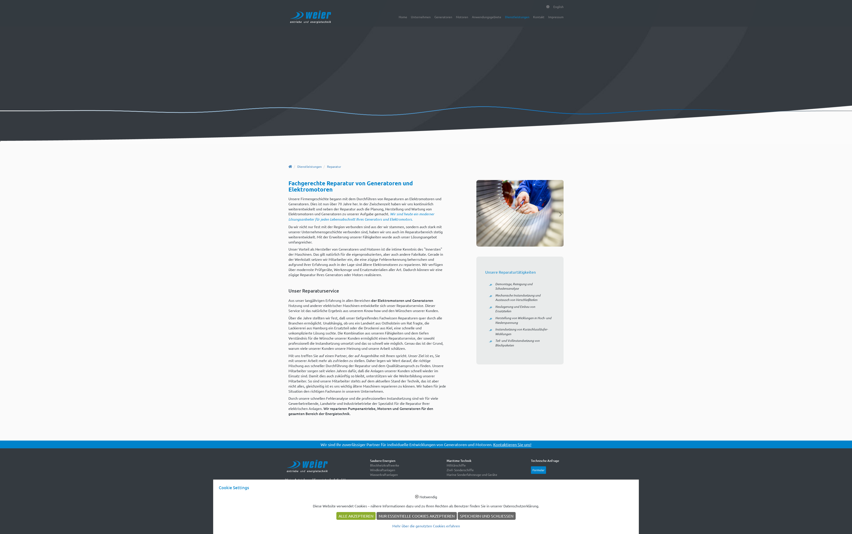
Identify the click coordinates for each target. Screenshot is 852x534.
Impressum (556, 17)
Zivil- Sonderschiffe (460, 470)
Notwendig (428, 497)
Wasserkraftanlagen (384, 475)
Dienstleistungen (517, 17)
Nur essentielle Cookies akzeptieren (417, 516)
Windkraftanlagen (382, 470)
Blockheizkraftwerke (384, 465)
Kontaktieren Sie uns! (512, 444)
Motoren (462, 17)
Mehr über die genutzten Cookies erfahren (426, 526)
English (558, 7)
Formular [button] (538, 470)
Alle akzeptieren (356, 516)
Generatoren (443, 17)
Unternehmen (421, 17)
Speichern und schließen (486, 516)
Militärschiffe (456, 465)
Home (403, 17)
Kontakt (538, 17)
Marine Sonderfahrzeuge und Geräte (472, 475)
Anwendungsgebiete (486, 17)
